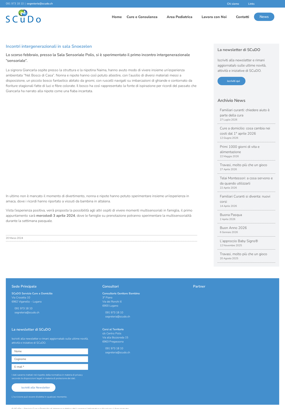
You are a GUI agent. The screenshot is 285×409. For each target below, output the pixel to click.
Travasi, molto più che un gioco (243, 165)
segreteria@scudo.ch (40, 3)
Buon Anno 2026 (233, 227)
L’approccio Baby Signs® (239, 241)
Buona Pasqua (231, 214)
